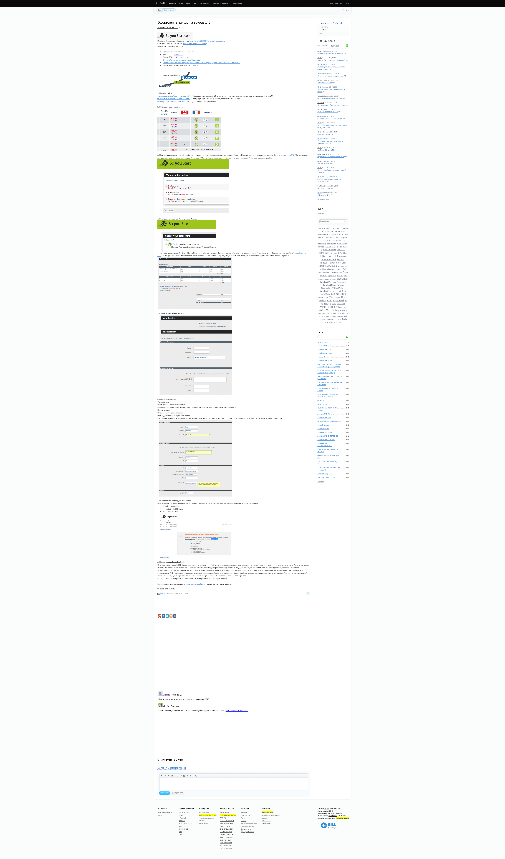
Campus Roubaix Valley (331, 240)
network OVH (340, 269)
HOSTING (182, 826)
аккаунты (343, 310)
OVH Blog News (323, 342)
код (181, 775)
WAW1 (321, 310)
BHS (327, 237)
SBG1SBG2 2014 (323, 134)
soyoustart (338, 300)
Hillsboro (342, 256)
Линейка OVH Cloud (324, 353)
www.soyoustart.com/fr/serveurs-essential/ (173, 96)
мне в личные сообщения (196, 584)
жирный (162, 775)
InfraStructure (329, 259)
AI (324, 228)
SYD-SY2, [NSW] (225, 840)
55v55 (331, 811)
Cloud (180, 834)
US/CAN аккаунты (324, 163)
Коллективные (169, 10)
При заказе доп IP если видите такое (331, 105)
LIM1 (344, 262)
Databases (331, 243)
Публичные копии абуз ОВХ (327, 112)
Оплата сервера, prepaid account (329, 98)
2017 (336, 322)
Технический (224, 812)
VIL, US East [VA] (225, 845)
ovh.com (333, 279)
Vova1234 (320, 73)
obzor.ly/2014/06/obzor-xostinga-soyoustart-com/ (212, 41)
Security (322, 300)
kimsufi (323, 262)
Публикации (335, 46)
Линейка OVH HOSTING (326, 439)
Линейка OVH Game (324, 360)
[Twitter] (167, 616)
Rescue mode (323, 297)
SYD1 (334, 303)
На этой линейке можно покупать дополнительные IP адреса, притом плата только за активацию (201, 62)
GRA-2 (329, 256)
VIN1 (323, 306)
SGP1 (329, 300)
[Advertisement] (337, 528)
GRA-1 (323, 256)
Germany (333, 253)
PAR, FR (223, 818)
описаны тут (189, 51)
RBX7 (343, 294)
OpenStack (332, 276)
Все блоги (320, 481)
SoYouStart (182, 818)
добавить (164, 793)
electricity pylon (330, 247)
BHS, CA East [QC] (226, 829)
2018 (340, 322)
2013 (339, 319)
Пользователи (245, 815)
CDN (180, 832)
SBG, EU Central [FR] (227, 821)
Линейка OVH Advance (325, 414)
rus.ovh (264, 818)
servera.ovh (204, 3)
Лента (195, 3)
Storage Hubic (322, 357)
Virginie (331, 306)
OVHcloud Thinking (327, 291)
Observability (336, 272)
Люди (181, 3)
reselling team (203, 823)
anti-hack (338, 228)
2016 (331, 322)
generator (324, 252)
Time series (341, 303)
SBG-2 (337, 297)
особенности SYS (287, 155)
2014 (344, 319)
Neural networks (324, 272)
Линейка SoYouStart (331, 23)
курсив (165, 775)
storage (327, 303)
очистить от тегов (196, 775)
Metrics (323, 269)
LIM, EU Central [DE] (226, 834)
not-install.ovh (266, 823)
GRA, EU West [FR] (226, 826)
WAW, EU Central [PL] (227, 837)
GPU (340, 253)
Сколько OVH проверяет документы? (331, 60)
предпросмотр (177, 793)
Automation (333, 234)
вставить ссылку (187, 775)
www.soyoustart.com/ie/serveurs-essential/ (173, 98)
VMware (339, 307)
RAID (333, 294)
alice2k (319, 51)
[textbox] (333, 221)
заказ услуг (337, 313)
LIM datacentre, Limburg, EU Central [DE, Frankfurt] (327, 395)
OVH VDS (182, 821)
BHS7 (338, 237)
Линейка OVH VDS (324, 346)
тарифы (322, 319)
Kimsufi (181, 815)
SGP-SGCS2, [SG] (226, 843)
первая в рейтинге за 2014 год (195, 43)
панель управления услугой (336, 316)
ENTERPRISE (183, 829)
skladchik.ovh (266, 821)
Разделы (172, 3)
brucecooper (321, 154)
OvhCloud (342, 278)
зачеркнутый (169, 775)
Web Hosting (332, 310)
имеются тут (185, 57)
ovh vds (340, 276)
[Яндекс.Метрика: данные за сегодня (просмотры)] (247, 831)
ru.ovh (160, 3)
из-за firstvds (333, 816)
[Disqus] (233, 653)
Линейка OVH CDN (324, 349)
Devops (320, 246)
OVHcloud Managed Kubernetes (333, 282)
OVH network (322, 404)
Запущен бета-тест (324, 82)
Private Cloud (341, 291)
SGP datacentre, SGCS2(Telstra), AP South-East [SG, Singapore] (329, 365)
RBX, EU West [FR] (226, 823)
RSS (321, 33)
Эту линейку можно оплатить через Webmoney (181, 60)
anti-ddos (330, 228)
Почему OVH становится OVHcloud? (330, 53)
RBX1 (338, 294)
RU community (322, 473)
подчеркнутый (172, 775)
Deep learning (342, 243)
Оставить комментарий (171, 767)
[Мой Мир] (174, 616)
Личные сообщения (247, 826)
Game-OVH (341, 250)
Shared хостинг (323, 425)
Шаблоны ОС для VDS (325, 150)
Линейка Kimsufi (323, 428)
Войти (347, 3)
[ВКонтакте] (163, 616)
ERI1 (339, 246)
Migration (330, 269)
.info (340, 813)
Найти (347, 10)
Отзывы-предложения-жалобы (329, 421)
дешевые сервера (325, 313)
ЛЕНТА (243, 821)
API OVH (334, 231)
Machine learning (328, 265)
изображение (184, 775)
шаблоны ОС (331, 319)
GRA (345, 253)
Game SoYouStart (323, 188)
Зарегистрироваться (335, 3)
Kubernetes (335, 262)
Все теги (321, 213)
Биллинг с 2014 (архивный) (271, 815)
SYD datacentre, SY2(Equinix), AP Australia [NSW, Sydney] (329, 371)
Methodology (342, 266)
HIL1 (335, 256)
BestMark (320, 186)
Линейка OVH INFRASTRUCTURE (324, 444)
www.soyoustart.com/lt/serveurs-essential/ (173, 101)
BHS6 (332, 237)
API (328, 231)
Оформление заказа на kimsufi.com (330, 156)
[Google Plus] (159, 616)
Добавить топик (246, 829)
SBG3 (344, 297)
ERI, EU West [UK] (226, 832)
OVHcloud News (329, 285)
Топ (319, 337)
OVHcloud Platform (338, 288)
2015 (326, 322)
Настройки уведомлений (249, 823)
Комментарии (322, 45)
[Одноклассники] (171, 616)
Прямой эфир (326, 41)
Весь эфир (321, 199)
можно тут (197, 65)
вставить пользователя (191, 775)
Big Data (344, 237)
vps (344, 307)
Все (159, 10)
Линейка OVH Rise (324, 417)
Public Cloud (325, 294)
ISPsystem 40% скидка (220, 3)
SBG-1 (331, 297)
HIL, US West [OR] (226, 848)
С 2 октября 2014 (323, 195)
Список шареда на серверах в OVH (330, 118)
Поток (188, 3)
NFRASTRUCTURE (185, 823)
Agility (320, 228)
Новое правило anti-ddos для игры (330, 76)
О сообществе (236, 3)
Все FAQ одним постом (326, 477)
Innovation (340, 259)
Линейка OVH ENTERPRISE (327, 436)
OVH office (321, 400)
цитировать (177, 775)
